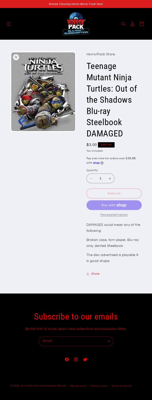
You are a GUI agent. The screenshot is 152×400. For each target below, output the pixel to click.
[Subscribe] (108, 341)
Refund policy (78, 386)
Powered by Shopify (54, 386)
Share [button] (95, 273)
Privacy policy (99, 386)
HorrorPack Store (31, 386)
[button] (8, 23)
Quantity (92, 170)
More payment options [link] (114, 215)
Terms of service (122, 386)
